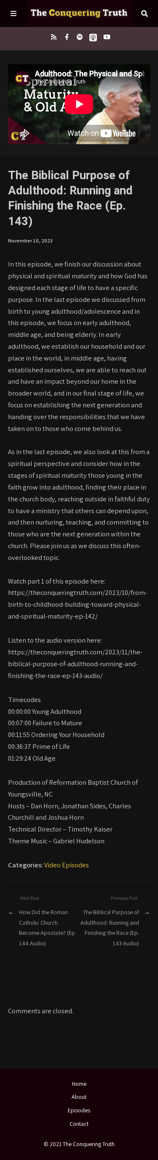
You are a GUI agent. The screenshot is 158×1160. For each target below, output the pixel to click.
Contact (79, 1124)
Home (79, 1083)
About (79, 1097)
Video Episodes (66, 864)
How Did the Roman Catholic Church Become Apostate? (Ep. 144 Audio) (47, 927)
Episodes (79, 1110)
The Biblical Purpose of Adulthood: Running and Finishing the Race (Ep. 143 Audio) (109, 927)
